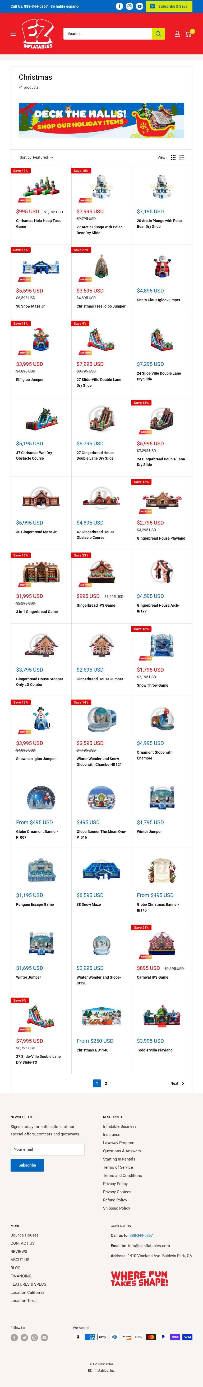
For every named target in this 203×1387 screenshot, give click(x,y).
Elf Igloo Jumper (30, 380)
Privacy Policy (115, 1183)
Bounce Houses (25, 1235)
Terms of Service (118, 1167)
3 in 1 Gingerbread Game (37, 612)
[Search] (158, 34)
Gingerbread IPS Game (96, 605)
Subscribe (27, 1165)
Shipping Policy (116, 1208)
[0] (188, 34)
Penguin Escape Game (35, 904)
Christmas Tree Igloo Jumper (101, 306)
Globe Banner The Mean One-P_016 (101, 834)
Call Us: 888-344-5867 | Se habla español (45, 6)
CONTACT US (23, 1243)
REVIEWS (19, 1251)
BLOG (15, 1268)
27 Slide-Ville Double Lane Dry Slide (99, 383)
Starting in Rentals (119, 1159)
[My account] (177, 34)
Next (174, 1083)
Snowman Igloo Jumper (36, 759)
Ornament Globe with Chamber (155, 755)
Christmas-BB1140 (92, 1050)
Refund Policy (115, 1200)
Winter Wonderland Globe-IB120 (99, 980)
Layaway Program (118, 1142)
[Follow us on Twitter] (24, 1337)
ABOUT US (20, 1259)
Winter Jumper (149, 831)
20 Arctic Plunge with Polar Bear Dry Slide (159, 224)
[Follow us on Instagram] (129, 6)
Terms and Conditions (122, 1175)
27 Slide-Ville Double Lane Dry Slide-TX (38, 1059)
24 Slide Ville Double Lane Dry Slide (159, 376)
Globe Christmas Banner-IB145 (158, 907)
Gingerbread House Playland (161, 538)
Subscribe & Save (173, 6)
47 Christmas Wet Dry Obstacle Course (34, 456)
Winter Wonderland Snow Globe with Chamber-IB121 (99, 762)
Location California (27, 1292)
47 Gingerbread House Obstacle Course (95, 535)
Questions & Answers (122, 1151)
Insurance (111, 1134)
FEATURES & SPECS (28, 1284)
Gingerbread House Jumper (100, 679)
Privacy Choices (117, 1192)
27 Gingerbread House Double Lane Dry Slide (95, 456)
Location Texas (24, 1300)
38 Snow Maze (89, 904)
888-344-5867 (141, 1235)
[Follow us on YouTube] (139, 6)
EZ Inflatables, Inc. (102, 1370)
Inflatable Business (120, 1126)
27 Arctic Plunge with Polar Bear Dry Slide (99, 230)
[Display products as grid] (173, 157)
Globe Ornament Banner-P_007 (37, 834)
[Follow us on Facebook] (119, 6)
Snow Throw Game (152, 685)
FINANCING (21, 1276)
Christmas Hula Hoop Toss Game (38, 224)
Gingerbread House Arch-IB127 (158, 608)
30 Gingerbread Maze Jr (36, 532)
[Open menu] (13, 34)
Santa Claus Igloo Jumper (158, 300)
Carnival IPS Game (152, 977)
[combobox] (107, 34)
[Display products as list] (181, 157)
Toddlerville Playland (155, 1050)
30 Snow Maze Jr (30, 306)
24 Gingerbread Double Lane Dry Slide (161, 462)
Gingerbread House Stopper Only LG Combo (39, 682)
